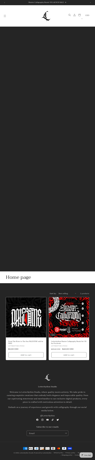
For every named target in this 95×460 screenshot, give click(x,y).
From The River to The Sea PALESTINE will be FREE (25, 342)
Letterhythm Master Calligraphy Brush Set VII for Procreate (68, 342)
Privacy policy (70, 453)
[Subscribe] (65, 433)
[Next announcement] (90, 2)
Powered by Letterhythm (42, 453)
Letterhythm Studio (27, 453)
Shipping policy (67, 455)
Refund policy (58, 453)
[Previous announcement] (4, 2)
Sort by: (53, 293)
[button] (4, 16)
